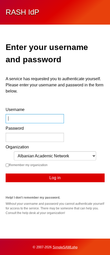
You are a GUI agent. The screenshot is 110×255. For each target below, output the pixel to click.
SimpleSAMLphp (65, 247)
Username (15, 109)
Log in (55, 178)
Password (15, 128)
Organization (17, 147)
